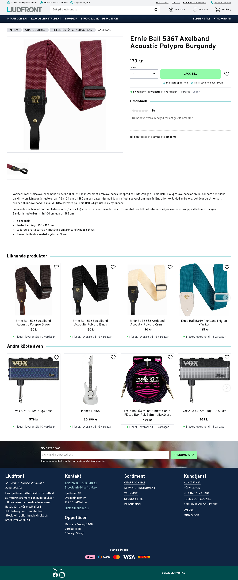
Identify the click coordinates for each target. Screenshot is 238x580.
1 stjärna (133, 110)
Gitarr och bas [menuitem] (17, 19)
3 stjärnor (139, 110)
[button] (200, 10)
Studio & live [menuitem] (90, 19)
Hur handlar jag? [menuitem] (196, 493)
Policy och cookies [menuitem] (197, 499)
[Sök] (156, 10)
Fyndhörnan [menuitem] (222, 19)
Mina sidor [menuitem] (191, 515)
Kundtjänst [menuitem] (162, 3)
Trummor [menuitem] (71, 19)
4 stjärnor (143, 110)
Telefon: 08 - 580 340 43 (81, 483)
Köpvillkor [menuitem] (192, 488)
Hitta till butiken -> (77, 508)
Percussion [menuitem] (110, 19)
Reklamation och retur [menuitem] (201, 504)
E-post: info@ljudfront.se (81, 488)
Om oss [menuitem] (176, 3)
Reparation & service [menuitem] (194, 3)
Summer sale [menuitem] (201, 19)
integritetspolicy (97, 461)
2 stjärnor (136, 110)
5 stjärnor (146, 110)
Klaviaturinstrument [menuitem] (46, 19)
